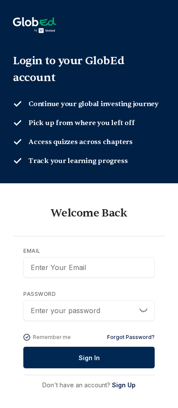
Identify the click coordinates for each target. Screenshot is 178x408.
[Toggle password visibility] (143, 310)
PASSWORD (39, 294)
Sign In (89, 357)
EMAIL (32, 251)
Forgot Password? (131, 337)
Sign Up (124, 385)
